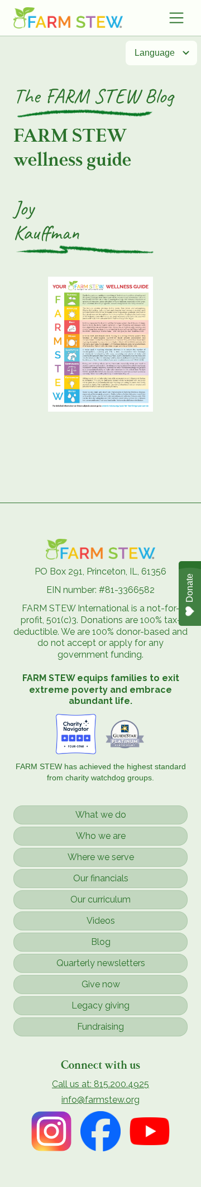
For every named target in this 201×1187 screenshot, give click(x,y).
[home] (68, 18)
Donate (189, 587)
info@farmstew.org (100, 1100)
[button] (176, 18)
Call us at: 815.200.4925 (100, 1084)
